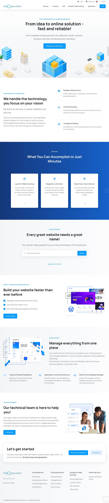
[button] (106, 190)
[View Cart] (78, 1)
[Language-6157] (98, 1)
